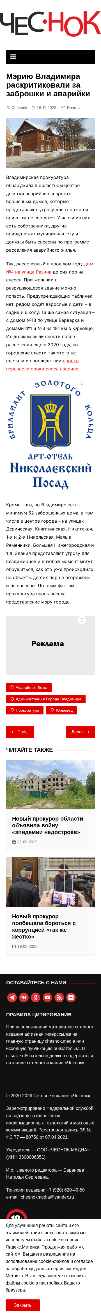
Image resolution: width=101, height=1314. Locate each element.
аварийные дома (31, 687)
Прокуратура (27, 710)
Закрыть (22, 1305)
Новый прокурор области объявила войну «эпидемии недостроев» (47, 825)
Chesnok (19, 107)
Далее (78, 731)
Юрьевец (64, 710)
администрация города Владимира (48, 699)
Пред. (23, 731)
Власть (73, 107)
